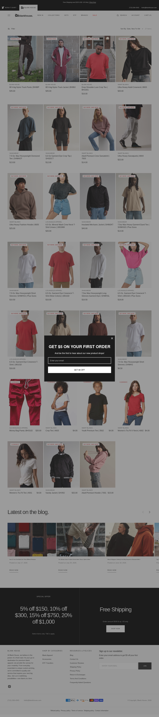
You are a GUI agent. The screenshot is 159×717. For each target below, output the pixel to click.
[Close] (112, 338)
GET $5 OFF (79, 369)
